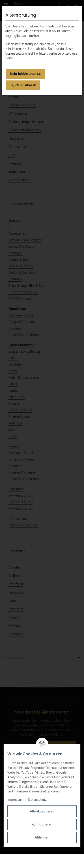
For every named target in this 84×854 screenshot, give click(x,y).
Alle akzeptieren (42, 811)
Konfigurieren (42, 824)
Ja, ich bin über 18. (23, 85)
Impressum (15, 799)
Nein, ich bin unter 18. (25, 74)
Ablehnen (42, 837)
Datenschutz (37, 799)
